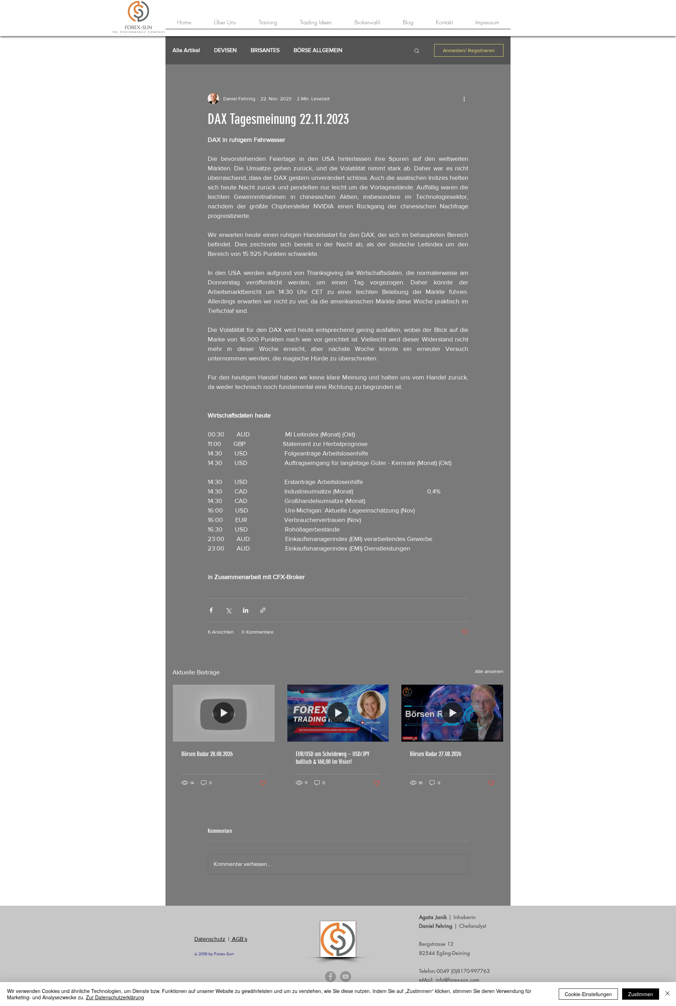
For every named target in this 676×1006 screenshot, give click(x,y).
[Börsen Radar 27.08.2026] (452, 713)
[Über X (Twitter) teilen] (228, 610)
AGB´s (239, 939)
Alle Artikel (186, 50)
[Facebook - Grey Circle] (330, 976)
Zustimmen (640, 994)
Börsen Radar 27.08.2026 (435, 754)
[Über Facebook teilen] (211, 610)
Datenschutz (209, 939)
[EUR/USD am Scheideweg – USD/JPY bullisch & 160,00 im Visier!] (338, 713)
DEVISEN (225, 50)
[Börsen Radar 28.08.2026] (224, 713)
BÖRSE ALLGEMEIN (318, 50)
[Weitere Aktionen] (464, 98)
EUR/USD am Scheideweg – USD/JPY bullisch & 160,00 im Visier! (332, 758)
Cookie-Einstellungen (588, 994)
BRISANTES (265, 50)
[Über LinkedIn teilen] (245, 610)
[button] (416, 50)
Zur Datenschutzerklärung (115, 997)
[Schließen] (667, 994)
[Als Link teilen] (262, 610)
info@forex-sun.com (458, 979)
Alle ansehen (489, 671)
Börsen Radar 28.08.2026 (207, 754)
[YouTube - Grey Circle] (345, 976)
